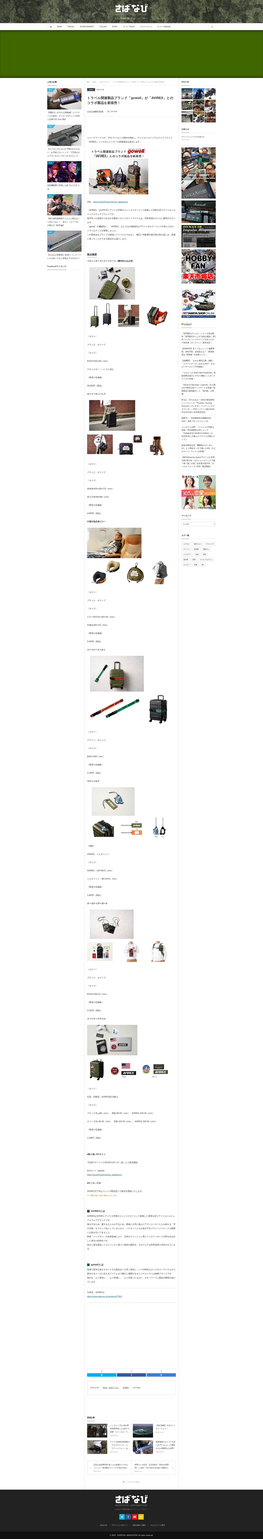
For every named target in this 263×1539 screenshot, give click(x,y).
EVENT (115, 27)
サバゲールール (146, 27)
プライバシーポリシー (120, 1525)
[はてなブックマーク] (161, 1375)
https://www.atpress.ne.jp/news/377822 (104, 1296)
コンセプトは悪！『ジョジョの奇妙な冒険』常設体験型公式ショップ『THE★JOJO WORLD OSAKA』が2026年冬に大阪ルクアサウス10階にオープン (198, 433)
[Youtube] (134, 1517)
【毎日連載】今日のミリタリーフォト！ (165, 1427)
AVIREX (126, 1388)
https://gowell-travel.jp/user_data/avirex (110, 202)
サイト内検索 (212, 26)
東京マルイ (198, 544)
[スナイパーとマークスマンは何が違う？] (210, 105)
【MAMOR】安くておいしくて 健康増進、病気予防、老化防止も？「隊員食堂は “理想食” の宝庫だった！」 (197, 351)
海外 (197, 554)
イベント (187, 549)
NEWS (59, 27)
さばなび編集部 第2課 (95, 111)
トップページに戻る (132, 1482)
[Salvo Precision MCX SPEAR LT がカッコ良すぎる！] (198, 105)
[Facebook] (131, 1375)
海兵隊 (186, 559)
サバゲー (187, 565)
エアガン (187, 544)
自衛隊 (196, 549)
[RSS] (141, 1517)
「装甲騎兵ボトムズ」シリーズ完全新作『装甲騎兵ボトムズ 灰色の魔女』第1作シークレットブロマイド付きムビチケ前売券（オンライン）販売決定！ (198, 338)
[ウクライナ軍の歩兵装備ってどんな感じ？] (210, 93)
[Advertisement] (131, 54)
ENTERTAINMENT (87, 27)
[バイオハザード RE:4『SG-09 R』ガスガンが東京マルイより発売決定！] (187, 116)
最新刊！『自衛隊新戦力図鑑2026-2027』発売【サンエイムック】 (196, 419)
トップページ (50, 26)
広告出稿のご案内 (139, 1525)
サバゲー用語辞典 (163, 27)
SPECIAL (71, 27)
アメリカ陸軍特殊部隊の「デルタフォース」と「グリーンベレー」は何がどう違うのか (120, 1445)
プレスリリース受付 (157, 1525)
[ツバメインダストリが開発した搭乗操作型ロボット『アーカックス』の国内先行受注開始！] (198, 93)
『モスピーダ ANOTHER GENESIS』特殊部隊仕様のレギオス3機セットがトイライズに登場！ (198, 376)
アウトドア (210, 544)
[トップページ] (88, 81)
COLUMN (103, 27)
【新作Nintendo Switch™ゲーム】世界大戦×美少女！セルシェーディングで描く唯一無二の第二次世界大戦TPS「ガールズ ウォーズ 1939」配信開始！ (198, 461)
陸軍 (194, 559)
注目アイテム (114, 1388)
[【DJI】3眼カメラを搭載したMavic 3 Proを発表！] (187, 93)
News (91, 89)
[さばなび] (131, 10)
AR (203, 565)
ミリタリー (187, 554)
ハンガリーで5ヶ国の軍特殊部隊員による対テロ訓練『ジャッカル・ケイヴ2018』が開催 (120, 1428)
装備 (195, 565)
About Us (103, 1525)
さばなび (188, 324)
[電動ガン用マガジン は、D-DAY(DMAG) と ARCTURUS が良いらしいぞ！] (198, 116)
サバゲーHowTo (129, 27)
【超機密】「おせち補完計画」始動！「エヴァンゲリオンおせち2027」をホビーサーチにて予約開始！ (198, 363)
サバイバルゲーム (206, 559)
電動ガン (206, 549)
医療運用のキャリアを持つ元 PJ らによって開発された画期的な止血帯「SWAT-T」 (165, 1445)
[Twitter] (101, 1375)
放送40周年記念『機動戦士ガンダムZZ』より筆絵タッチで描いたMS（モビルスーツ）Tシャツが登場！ (198, 448)
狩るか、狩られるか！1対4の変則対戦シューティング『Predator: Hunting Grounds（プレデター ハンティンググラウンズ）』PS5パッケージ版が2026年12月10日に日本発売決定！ (198, 406)
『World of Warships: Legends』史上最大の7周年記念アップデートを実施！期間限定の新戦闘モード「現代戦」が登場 (198, 389)
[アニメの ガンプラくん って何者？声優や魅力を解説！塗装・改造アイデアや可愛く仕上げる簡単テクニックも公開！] (187, 105)
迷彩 (204, 554)
